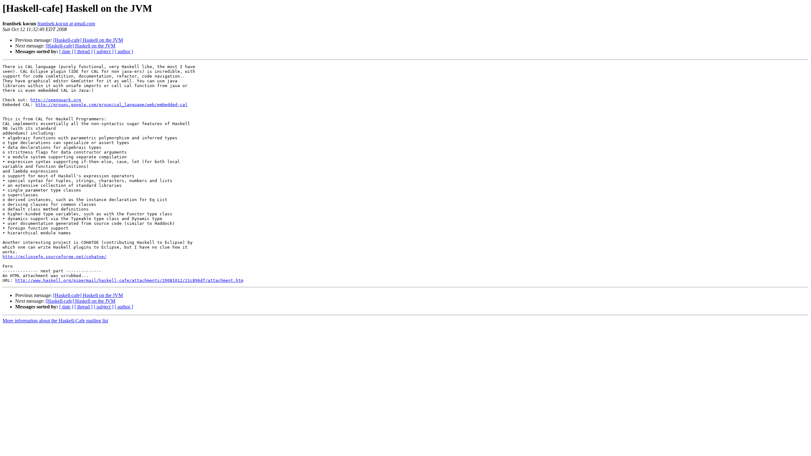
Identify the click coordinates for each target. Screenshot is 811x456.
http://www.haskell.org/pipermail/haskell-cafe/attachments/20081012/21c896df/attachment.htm (129, 280)
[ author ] (124, 51)
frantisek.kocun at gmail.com (66, 23)
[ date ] (66, 51)
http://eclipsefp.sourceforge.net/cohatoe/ (54, 256)
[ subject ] (103, 51)
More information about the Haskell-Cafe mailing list (55, 320)
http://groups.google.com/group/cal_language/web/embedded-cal (111, 104)
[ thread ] (83, 51)
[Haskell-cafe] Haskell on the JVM (88, 40)
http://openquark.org (55, 100)
